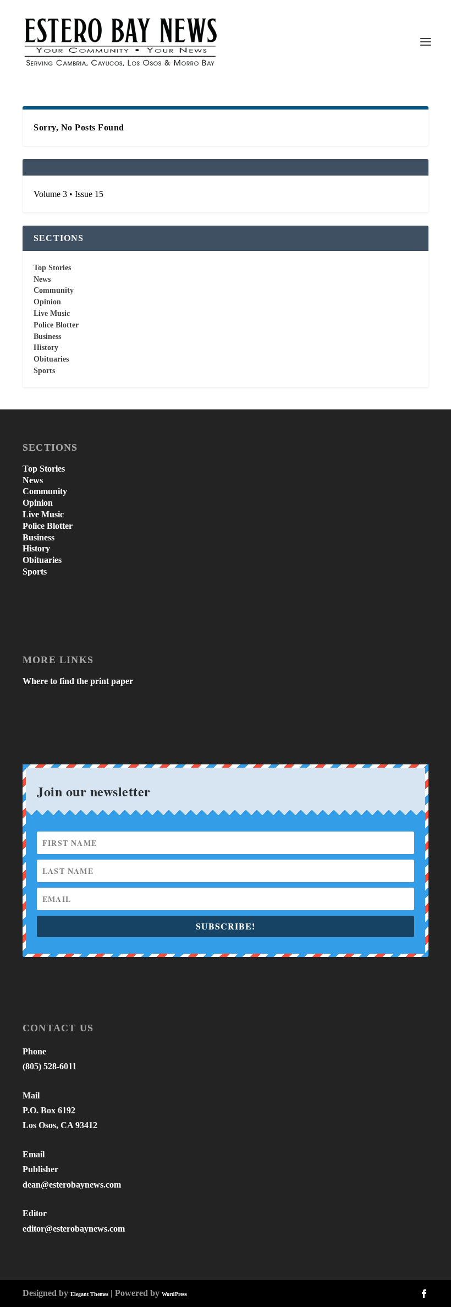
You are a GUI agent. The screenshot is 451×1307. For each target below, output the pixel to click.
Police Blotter (56, 325)
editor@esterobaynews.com (74, 1228)
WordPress (174, 1294)
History (46, 347)
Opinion (47, 302)
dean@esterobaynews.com (72, 1184)
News (42, 279)
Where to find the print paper (78, 681)
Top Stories (52, 268)
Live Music (52, 313)
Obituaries (51, 359)
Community (54, 290)
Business (47, 336)
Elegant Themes (89, 1294)
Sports (44, 371)
